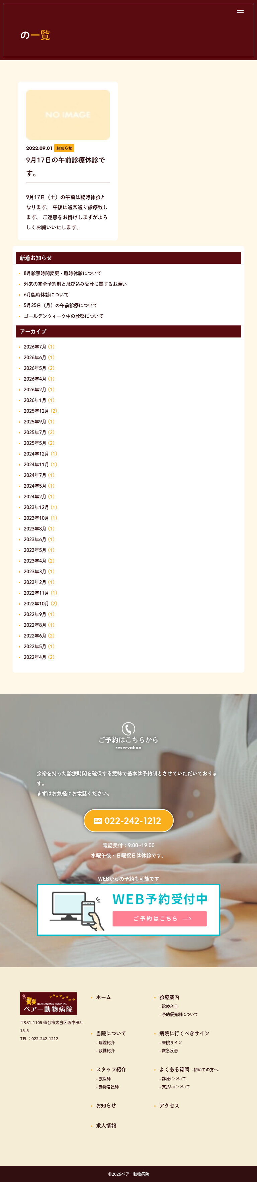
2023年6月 (35, 539)
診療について (174, 1079)
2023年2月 (35, 582)
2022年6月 (35, 635)
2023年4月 (35, 561)
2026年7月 (35, 346)
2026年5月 (35, 368)
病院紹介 (107, 1043)
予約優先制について (180, 1014)
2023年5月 (35, 550)
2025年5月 (35, 443)
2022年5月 (35, 646)
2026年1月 (35, 400)
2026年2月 (35, 389)
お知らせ (64, 148)
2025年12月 (36, 411)
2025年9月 (35, 421)
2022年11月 (36, 593)
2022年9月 (35, 614)
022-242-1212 (132, 820)
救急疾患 (170, 1051)
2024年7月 (35, 475)
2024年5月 (35, 486)
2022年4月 (35, 657)
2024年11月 (36, 464)
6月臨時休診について (46, 294)
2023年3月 (35, 571)
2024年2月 (35, 496)
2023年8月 (35, 528)
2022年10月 (36, 603)
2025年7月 (35, 432)
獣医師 (105, 1079)
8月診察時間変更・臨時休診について (62, 273)
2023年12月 (36, 507)
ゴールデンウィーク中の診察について (63, 316)
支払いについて (176, 1087)
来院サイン (172, 1043)
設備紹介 (107, 1051)
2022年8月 (35, 625)
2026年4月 (35, 379)
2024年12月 (36, 454)
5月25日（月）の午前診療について (60, 305)
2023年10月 (36, 518)
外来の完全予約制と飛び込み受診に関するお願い (75, 284)
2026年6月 (35, 357)
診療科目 (170, 1006)
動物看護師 (109, 1087)
